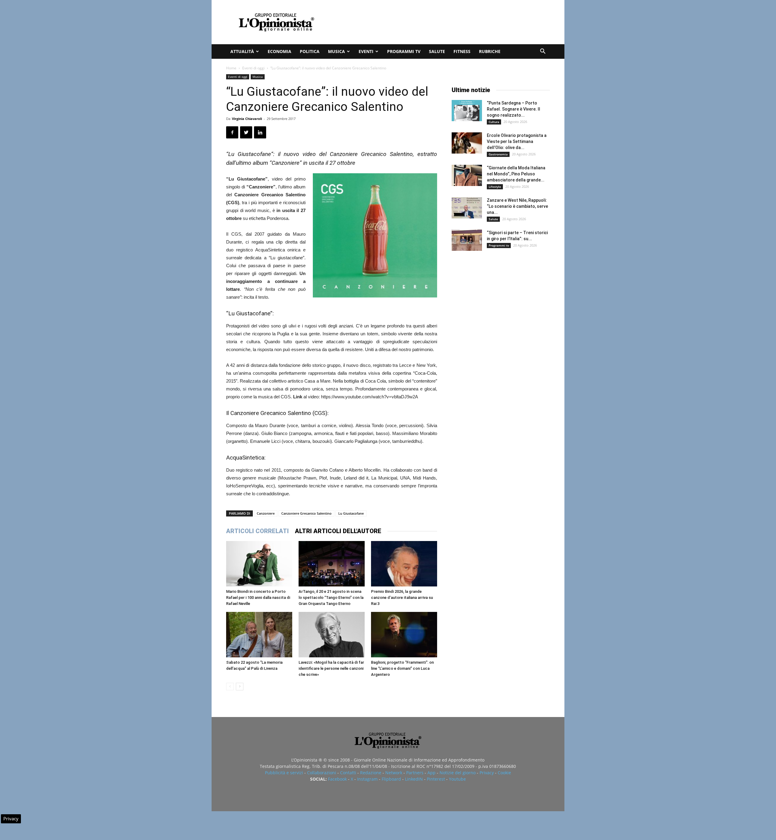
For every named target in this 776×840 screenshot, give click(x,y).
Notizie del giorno (458, 772)
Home (231, 68)
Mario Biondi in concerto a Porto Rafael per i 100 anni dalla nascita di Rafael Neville (258, 597)
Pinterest (436, 779)
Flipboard (391, 779)
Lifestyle (495, 186)
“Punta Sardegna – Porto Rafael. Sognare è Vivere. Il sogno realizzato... (513, 109)
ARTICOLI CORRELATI (257, 531)
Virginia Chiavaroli (247, 118)
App (431, 772)
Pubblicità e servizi (284, 772)
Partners (414, 772)
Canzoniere (266, 513)
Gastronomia (498, 154)
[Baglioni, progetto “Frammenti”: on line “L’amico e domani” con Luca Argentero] (404, 634)
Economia (279, 51)
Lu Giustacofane (351, 513)
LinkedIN (414, 779)
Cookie (504, 772)
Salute (437, 51)
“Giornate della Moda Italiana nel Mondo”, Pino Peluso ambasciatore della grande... (516, 173)
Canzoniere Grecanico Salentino (306, 513)
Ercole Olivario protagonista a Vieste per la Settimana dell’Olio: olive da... (517, 141)
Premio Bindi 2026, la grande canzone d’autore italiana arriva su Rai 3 (402, 597)
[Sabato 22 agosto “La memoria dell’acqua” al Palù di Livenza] (259, 634)
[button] (542, 52)
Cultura (494, 122)
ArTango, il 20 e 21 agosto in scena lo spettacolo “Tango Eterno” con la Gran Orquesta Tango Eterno (331, 597)
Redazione (370, 772)
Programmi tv (403, 51)
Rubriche (489, 51)
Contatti (348, 772)
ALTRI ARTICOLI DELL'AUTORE (338, 531)
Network (393, 772)
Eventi (366, 51)
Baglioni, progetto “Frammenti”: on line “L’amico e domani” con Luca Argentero (402, 668)
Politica (309, 51)
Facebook (337, 779)
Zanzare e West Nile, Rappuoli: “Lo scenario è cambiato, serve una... (517, 206)
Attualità (242, 51)
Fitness (461, 51)
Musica (336, 51)
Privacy (487, 772)
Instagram (367, 779)
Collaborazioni (321, 772)
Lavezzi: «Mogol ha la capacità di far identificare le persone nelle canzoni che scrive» (331, 668)
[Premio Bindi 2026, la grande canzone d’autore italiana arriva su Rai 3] (404, 563)
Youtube (457, 779)
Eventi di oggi (253, 68)
